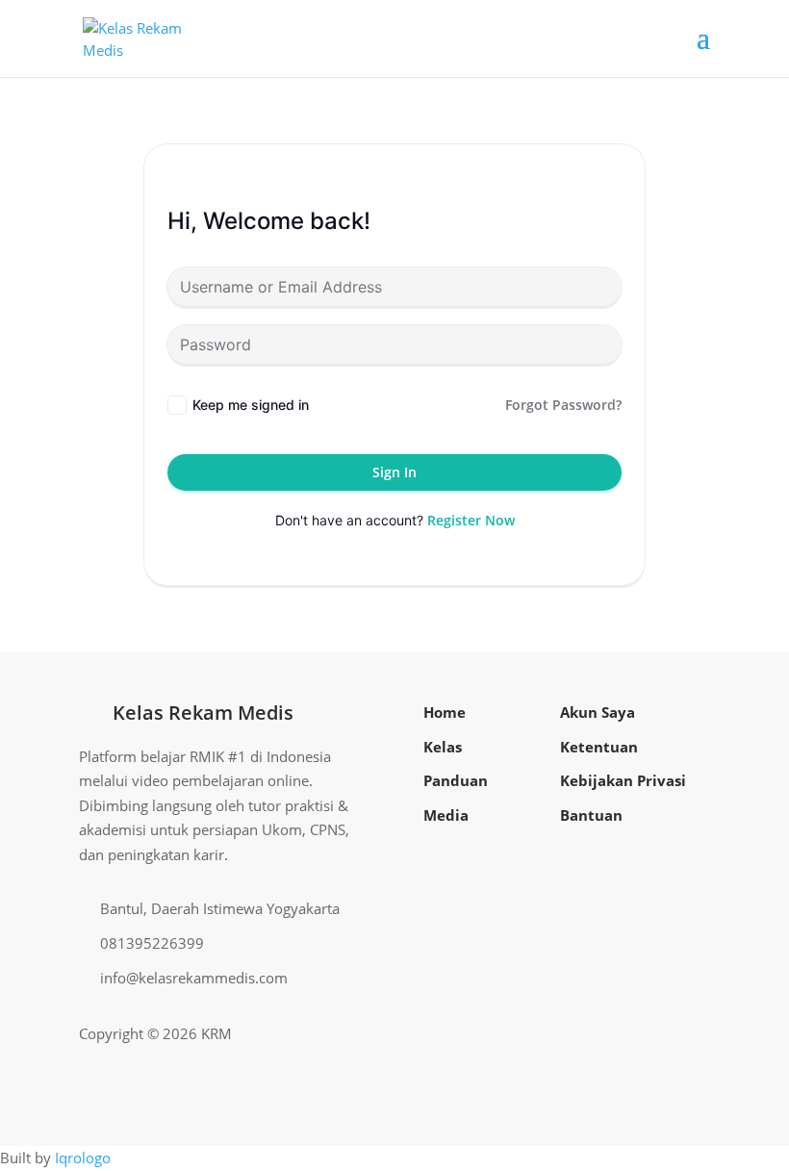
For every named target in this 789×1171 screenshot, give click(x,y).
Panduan (455, 780)
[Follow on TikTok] (694, 1034)
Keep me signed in (250, 404)
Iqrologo (83, 1157)
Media (446, 815)
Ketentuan (599, 746)
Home (444, 712)
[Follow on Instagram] (633, 1034)
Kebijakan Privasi (623, 780)
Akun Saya (597, 712)
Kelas (442, 746)
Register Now (471, 520)
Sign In (394, 472)
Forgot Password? (563, 404)
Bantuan (591, 815)
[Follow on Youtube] (664, 1034)
